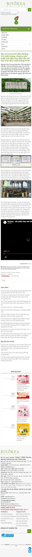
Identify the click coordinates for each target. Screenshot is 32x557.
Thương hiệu (4, 42)
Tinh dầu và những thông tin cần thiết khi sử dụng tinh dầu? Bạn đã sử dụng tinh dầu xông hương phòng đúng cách (15, 296)
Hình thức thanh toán (22, 518)
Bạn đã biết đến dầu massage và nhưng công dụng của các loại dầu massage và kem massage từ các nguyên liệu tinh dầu (15, 325)
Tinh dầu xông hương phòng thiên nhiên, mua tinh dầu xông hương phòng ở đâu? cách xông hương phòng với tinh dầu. (15, 359)
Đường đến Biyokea (6, 523)
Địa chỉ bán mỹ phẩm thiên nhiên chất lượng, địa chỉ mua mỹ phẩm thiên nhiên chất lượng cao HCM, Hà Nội (15, 303)
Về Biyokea (4, 512)
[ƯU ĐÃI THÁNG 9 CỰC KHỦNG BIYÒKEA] (23, 429)
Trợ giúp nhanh (21, 512)
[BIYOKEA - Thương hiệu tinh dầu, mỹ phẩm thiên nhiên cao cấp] (16, 4)
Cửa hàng (3, 39)
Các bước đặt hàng (21, 523)
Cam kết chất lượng (21, 521)
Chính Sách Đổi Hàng (22, 525)
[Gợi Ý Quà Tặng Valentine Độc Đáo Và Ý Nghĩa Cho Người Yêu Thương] (23, 379)
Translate (13, 14)
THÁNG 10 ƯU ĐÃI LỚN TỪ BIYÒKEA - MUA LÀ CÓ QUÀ (22, 419)
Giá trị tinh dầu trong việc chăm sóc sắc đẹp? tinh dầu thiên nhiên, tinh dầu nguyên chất (15, 315)
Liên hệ (3, 48)
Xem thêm (4, 287)
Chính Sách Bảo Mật (22, 516)
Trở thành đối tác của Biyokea (7, 519)
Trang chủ (4, 32)
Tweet (3, 280)
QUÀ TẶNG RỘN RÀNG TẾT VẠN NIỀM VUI (23, 401)
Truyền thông (5, 35)
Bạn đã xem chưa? (7, 341)
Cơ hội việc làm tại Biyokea (8, 516)
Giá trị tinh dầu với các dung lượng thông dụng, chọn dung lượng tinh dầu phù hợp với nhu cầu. (16, 291)
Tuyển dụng (4, 46)
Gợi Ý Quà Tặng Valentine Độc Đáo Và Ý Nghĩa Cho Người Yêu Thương (23, 387)
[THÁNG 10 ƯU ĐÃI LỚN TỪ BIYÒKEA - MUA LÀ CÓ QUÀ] (23, 411)
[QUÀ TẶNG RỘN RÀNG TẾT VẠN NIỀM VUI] (23, 395)
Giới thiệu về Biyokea (7, 514)
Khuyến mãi (4, 37)
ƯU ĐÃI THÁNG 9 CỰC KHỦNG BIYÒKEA (22, 438)
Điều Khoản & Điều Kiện (23, 514)
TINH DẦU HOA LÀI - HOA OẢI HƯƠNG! (12, 307)
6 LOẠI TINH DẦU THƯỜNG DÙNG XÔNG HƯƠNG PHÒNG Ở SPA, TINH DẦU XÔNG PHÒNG (15, 319)
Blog (2, 44)
